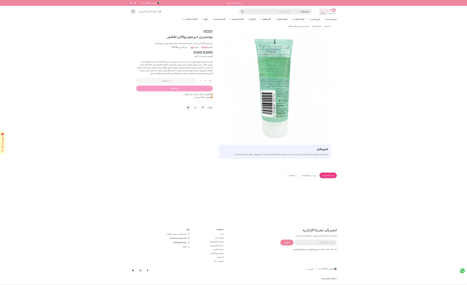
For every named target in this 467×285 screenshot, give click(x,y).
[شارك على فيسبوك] (203, 107)
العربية (310, 269)
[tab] (328, 175)
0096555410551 (180, 242)
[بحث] (242, 11)
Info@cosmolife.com (178, 238)
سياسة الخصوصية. (299, 249)
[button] (2, 142)
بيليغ (192, 47)
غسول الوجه (316, 26)
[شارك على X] (195, 107)
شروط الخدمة (313, 249)
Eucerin (205, 47)
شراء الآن (174, 88)
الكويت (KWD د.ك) (149, 3)
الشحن (210, 56)
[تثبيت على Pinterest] (188, 107)
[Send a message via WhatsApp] (462, 270)
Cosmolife (326, 278)
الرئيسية (327, 26)
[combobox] (275, 11)
